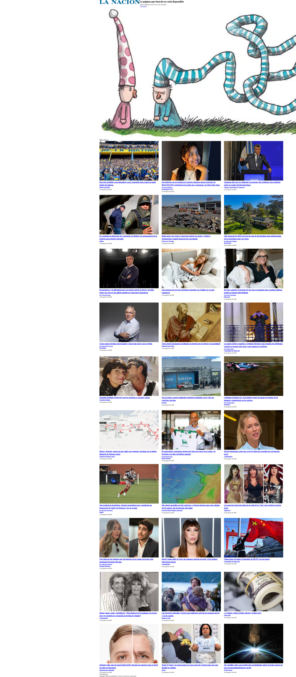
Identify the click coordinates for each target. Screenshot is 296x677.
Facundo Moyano (104, 566)
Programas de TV (167, 189)
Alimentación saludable (106, 670)
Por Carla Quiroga (104, 295)
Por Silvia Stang (229, 349)
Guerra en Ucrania (168, 241)
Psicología (102, 348)
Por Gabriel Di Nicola (105, 564)
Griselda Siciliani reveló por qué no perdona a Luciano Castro (124, 398)
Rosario (164, 403)
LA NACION (143, 6)
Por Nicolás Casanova (106, 510)
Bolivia (101, 241)
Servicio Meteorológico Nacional (172, 510)
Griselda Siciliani (104, 400)
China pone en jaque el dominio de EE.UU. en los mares (247, 559)
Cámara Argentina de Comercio (234, 187)
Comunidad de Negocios (232, 351)
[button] (129, 161)
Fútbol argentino (104, 187)
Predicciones (228, 670)
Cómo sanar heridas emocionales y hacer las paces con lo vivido (125, 344)
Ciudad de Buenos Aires (107, 456)
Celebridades (228, 456)
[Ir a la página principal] (119, 3)
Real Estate (227, 243)
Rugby (101, 512)
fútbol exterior (166, 458)
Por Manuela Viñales (230, 241)
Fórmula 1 (227, 405)
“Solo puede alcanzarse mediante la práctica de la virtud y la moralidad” (191, 344)
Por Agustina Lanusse (106, 346)
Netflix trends (166, 618)
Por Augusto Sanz (167, 456)
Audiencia (227, 510)
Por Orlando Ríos (229, 403)
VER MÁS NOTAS (103, 674)
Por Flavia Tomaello (230, 295)
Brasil (163, 670)
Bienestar (227, 297)
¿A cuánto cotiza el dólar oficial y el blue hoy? (242, 613)
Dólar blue (227, 615)
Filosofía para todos (168, 346)
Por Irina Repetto (167, 187)
